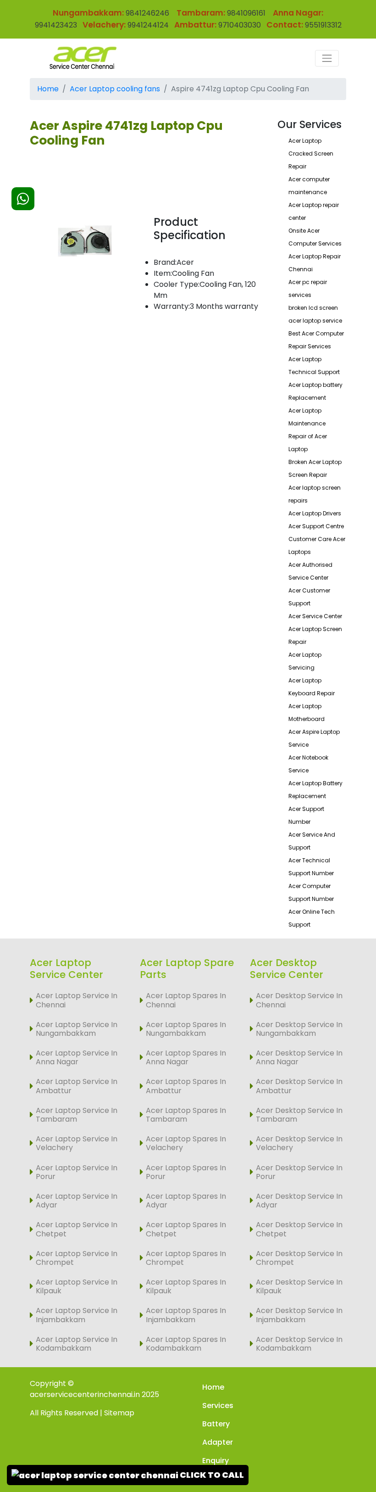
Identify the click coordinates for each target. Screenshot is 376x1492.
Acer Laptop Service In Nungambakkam (76, 1029)
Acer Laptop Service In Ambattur (76, 1086)
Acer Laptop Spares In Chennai (186, 1000)
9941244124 (147, 25)
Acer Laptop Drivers (314, 513)
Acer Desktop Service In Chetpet (299, 1229)
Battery (216, 1424)
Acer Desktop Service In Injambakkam (299, 1315)
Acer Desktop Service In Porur (299, 1172)
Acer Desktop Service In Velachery (299, 1143)
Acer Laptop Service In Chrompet (76, 1258)
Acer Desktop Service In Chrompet (299, 1258)
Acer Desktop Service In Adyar (299, 1200)
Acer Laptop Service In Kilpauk (76, 1286)
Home (48, 89)
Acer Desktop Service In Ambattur (299, 1086)
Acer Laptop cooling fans (115, 89)
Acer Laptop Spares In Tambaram (186, 1114)
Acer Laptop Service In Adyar (76, 1200)
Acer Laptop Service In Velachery (76, 1143)
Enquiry (215, 1460)
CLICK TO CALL (211, 1475)
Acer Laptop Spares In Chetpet (186, 1229)
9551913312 (323, 25)
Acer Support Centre (316, 526)
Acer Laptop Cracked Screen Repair (310, 153)
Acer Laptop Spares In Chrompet (186, 1258)
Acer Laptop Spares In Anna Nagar (186, 1057)
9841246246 (146, 13)
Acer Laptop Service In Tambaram (76, 1114)
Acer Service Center (315, 616)
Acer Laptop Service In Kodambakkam (76, 1343)
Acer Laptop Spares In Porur (186, 1172)
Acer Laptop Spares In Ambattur (186, 1086)
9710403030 (239, 25)
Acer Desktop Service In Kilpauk (299, 1286)
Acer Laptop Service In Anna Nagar (76, 1057)
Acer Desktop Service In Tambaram (299, 1114)
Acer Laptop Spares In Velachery (186, 1143)
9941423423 (56, 25)
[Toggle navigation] (327, 58)
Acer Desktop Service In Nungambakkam (299, 1029)
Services (217, 1405)
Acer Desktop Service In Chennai (299, 1000)
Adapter (217, 1442)
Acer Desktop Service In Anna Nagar (299, 1057)
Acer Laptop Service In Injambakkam (76, 1315)
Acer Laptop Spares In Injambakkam (186, 1315)
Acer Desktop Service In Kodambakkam (299, 1343)
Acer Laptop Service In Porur (76, 1172)
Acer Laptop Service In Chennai (76, 1000)
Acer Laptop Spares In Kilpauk (186, 1286)
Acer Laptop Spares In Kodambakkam (186, 1343)
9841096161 (246, 13)
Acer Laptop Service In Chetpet (76, 1229)
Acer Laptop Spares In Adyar (186, 1200)
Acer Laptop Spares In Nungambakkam (186, 1029)
